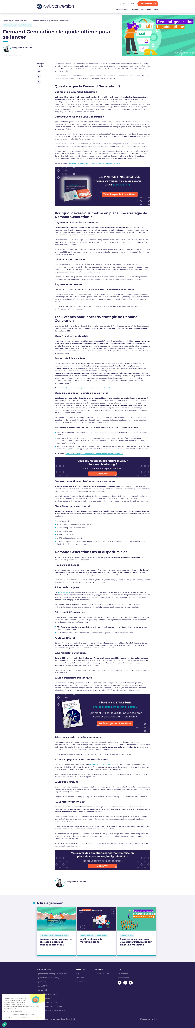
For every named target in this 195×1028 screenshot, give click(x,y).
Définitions (79, 978)
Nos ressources (81, 982)
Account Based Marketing (100, 765)
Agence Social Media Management (51, 1010)
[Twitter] (125, 983)
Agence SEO (42, 986)
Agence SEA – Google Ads (47, 994)
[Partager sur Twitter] (39, 82)
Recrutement (123, 978)
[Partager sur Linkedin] (39, 71)
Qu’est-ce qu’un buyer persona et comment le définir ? (88, 388)
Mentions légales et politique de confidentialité (56, 1019)
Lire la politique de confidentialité (13, 1011)
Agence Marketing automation (49, 1006)
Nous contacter (124, 974)
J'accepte (37, 1018)
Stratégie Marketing (25, 25)
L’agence (134, 10)
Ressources (146, 10)
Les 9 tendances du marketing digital (91, 940)
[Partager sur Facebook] (39, 76)
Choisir (23, 1018)
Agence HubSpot (102, 974)
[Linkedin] (120, 983)
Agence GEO (42, 990)
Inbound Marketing (10, 25)
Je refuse (9, 1018)
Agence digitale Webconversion (14, 21)
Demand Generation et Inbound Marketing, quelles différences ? (95, 163)
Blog (156, 10)
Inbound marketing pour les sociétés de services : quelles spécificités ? (56, 942)
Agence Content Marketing (48, 1002)
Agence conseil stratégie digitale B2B (52, 974)
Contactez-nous (146, 4)
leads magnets (64, 592)
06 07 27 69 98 (128, 4)
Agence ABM (42, 982)
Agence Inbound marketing (48, 978)
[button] (4, 1024)
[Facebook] (131, 983)
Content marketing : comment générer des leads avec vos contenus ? (94, 454)
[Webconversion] (55, 6)
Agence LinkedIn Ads (45, 998)
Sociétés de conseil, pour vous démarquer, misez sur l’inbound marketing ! (136, 942)
